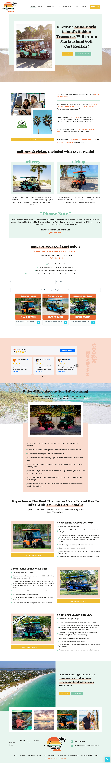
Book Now (95, 7)
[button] (11, 365)
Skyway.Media (61, 758)
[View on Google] (14, 360)
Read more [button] (16, 371)
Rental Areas (67, 6)
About (40, 6)
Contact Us (85, 6)
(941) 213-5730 (55, 232)
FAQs (58, 6)
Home (33, 6)
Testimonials (50, 6)
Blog (77, 6)
